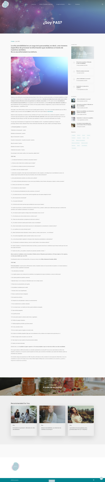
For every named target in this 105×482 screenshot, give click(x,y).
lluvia (73, 140)
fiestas (88, 135)
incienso (79, 137)
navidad (73, 145)
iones (84, 137)
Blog (52, 18)
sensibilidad (84, 145)
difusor (78, 135)
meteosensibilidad (75, 143)
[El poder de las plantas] (52, 386)
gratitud (73, 137)
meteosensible (84, 143)
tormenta (74, 148)
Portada (12, 41)
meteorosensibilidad (80, 140)
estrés (83, 135)
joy (88, 137)
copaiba (73, 135)
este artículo (50, 111)
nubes (78, 145)
